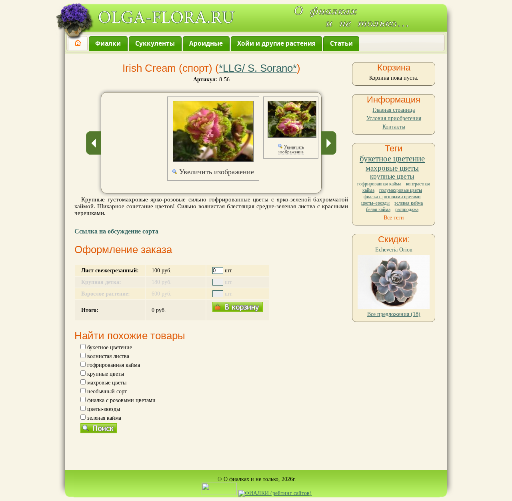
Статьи (341, 43)
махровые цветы (392, 168)
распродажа (406, 209)
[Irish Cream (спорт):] (213, 131)
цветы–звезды (375, 203)
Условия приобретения (393, 118)
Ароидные (206, 43)
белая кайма (378, 209)
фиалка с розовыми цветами (392, 196)
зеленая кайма (408, 203)
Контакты (393, 127)
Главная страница (393, 110)
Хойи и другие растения (276, 43)
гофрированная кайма (379, 184)
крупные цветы (392, 176)
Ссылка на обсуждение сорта (116, 231)
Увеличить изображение (216, 172)
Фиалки (108, 43)
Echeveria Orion (393, 250)
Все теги (394, 218)
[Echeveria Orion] (394, 307)
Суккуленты (155, 43)
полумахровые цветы (400, 190)
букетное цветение (392, 158)
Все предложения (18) (393, 314)
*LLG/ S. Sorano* (258, 68)
